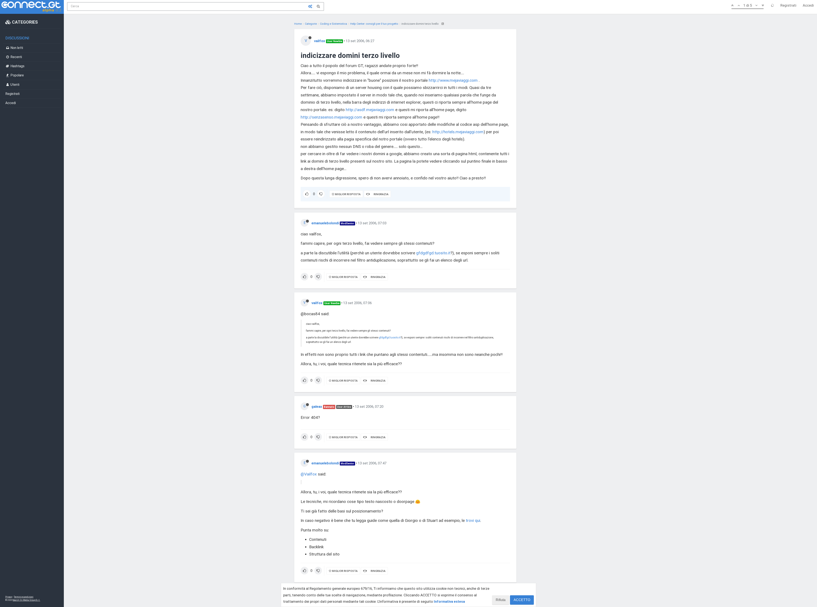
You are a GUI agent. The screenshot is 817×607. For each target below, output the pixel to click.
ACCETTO (522, 600)
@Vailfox (309, 474)
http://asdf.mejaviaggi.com (370, 109)
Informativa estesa (449, 601)
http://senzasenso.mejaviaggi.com (331, 117)
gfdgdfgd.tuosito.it (433, 253)
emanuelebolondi (325, 223)
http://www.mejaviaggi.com (453, 80)
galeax (316, 406)
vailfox (319, 41)
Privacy (8, 597)
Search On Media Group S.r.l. (26, 600)
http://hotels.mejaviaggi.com (458, 131)
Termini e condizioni (23, 597)
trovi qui (473, 520)
